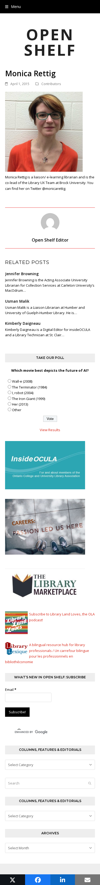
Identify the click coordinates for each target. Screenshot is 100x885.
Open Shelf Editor (50, 240)
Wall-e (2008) (22, 381)
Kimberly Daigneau (23, 323)
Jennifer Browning (22, 273)
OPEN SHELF (50, 42)
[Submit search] (89, 783)
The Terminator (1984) (29, 387)
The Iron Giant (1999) (28, 398)
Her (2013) (20, 404)
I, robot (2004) (22, 392)
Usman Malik (17, 301)
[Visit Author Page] (50, 222)
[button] (13, 6)
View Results (50, 429)
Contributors (51, 84)
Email (10, 689)
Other (16, 409)
